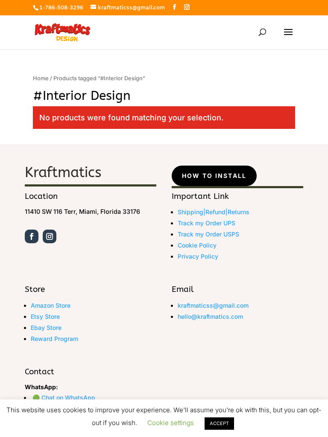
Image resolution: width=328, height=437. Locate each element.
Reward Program (54, 338)
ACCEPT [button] (219, 423)
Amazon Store (50, 305)
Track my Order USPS (208, 234)
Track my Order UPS (206, 223)
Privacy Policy (198, 256)
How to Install (214, 175)
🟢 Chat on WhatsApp (63, 397)
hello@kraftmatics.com (210, 316)
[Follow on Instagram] (49, 236)
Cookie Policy (197, 245)
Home (41, 78)
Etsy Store (45, 316)
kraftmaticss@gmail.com (213, 305)
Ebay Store (46, 327)
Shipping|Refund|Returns (213, 212)
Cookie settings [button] (170, 423)
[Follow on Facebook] (31, 236)
